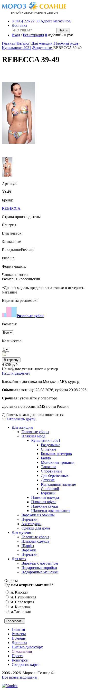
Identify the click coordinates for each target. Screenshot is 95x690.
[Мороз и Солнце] (34, 13)
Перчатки (29, 519)
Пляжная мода (66, 43)
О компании (22, 651)
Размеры (19, 634)
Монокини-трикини (58, 462)
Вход (16, 35)
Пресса (17, 656)
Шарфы (27, 546)
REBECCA (11, 208)
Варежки (28, 550)
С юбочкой (50, 489)
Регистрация (33, 35)
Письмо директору (27, 647)
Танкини (48, 467)
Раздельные (43, 48)
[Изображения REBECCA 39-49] (18, 142)
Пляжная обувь (43, 502)
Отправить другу (21, 419)
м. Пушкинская (23, 597)
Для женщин (42, 43)
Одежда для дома (35, 528)
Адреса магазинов (55, 21)
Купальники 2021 (16, 48)
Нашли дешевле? (16, 373)
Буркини (48, 493)
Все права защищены (19, 677)
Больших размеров (56, 454)
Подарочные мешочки (39, 572)
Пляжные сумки (44, 506)
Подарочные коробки (39, 568)
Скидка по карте (25, 664)
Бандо (46, 458)
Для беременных (55, 475)
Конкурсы (20, 660)
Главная (8, 43)
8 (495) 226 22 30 (25, 21)
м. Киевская (20, 607)
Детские (48, 480)
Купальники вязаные (58, 484)
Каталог (23, 43)
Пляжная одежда (45, 497)
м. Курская (19, 592)
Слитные (48, 449)
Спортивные (51, 471)
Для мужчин (22, 532)
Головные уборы (35, 432)
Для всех (19, 559)
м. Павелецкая (22, 602)
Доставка (19, 25)
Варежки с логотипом (39, 563)
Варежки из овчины (38, 515)
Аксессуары (31, 524)
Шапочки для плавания (50, 511)
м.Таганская (20, 612)
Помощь (19, 638)
